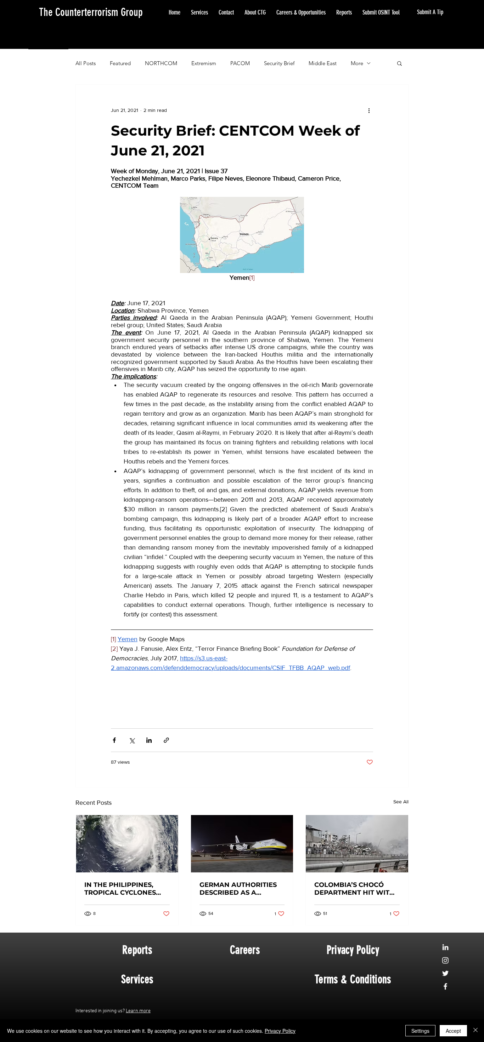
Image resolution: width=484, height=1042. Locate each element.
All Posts (85, 63)
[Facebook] (445, 986)
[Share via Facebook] (114, 740)
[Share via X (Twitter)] (131, 740)
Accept (453, 1030)
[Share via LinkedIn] (149, 740)
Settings (420, 1030)
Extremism (203, 63)
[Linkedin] (445, 947)
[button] (399, 63)
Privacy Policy (280, 1030)
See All (401, 801)
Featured (120, 63)
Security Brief (279, 63)
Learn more (138, 1011)
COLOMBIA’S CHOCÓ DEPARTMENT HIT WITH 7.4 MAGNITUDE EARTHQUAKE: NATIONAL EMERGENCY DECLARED (354, 888)
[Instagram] (445, 960)
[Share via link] (166, 740)
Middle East (323, 63)
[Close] (475, 1030)
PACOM (240, 63)
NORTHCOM (161, 63)
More (357, 63)
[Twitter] (445, 973)
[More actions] (369, 110)
